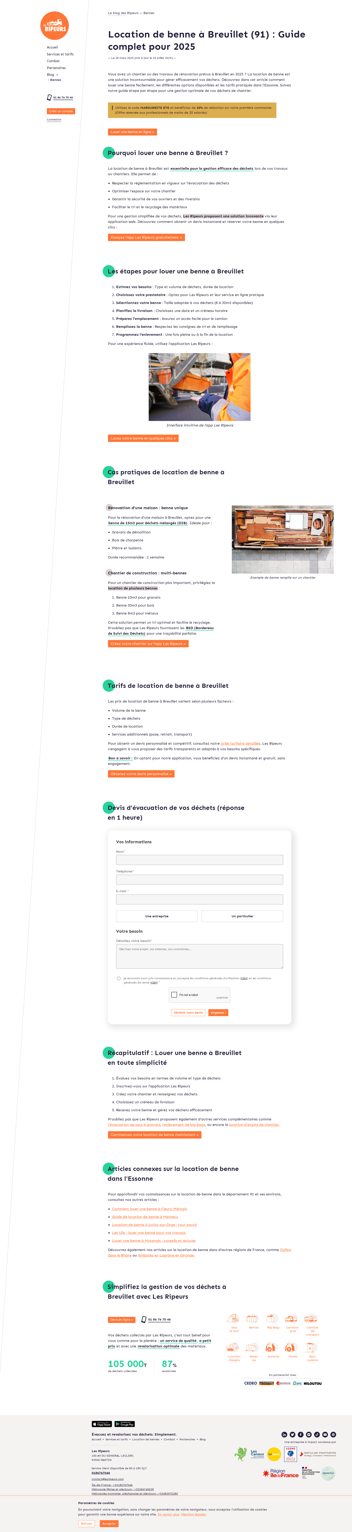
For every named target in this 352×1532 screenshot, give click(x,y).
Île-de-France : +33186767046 (112, 1485)
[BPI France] (274, 1455)
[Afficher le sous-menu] (57, 74)
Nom (120, 852)
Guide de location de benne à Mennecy (145, 1217)
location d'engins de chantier (254, 1124)
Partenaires (56, 68)
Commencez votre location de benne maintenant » (155, 1134)
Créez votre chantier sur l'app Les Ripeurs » (148, 643)
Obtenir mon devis (188, 1012)
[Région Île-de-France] (281, 1473)
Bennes (55, 80)
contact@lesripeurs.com (108, 1479)
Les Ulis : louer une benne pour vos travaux (149, 1232)
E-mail (122, 891)
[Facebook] (301, 1434)
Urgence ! (218, 1012)
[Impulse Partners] (317, 1455)
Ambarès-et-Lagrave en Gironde (166, 1255)
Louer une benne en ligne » (132, 132)
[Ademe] (290, 1455)
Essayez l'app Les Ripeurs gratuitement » (146, 237)
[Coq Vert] (241, 1455)
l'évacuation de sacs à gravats (134, 1124)
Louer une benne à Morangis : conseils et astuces (154, 1240)
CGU (244, 978)
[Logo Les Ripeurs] (54, 25)
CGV (154, 982)
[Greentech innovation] (318, 1474)
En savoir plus (168, 1514)
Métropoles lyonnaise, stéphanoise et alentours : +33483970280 (135, 1493)
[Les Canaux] (257, 1454)
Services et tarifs (60, 54)
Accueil (52, 47)
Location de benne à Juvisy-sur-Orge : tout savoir (154, 1225)
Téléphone (125, 871)
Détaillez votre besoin (134, 941)
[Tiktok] (317, 1434)
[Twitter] (292, 1434)
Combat (53, 61)
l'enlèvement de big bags (183, 1124)
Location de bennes (145, 1439)
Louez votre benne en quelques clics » (143, 438)
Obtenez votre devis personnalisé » (141, 774)
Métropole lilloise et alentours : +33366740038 (123, 1489)
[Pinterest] (333, 1434)
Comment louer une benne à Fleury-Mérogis (149, 1209)
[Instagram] (309, 1434)
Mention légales (193, 1514)
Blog (50, 75)
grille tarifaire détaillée (240, 743)
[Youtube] (325, 1434)
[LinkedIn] (284, 1434)
